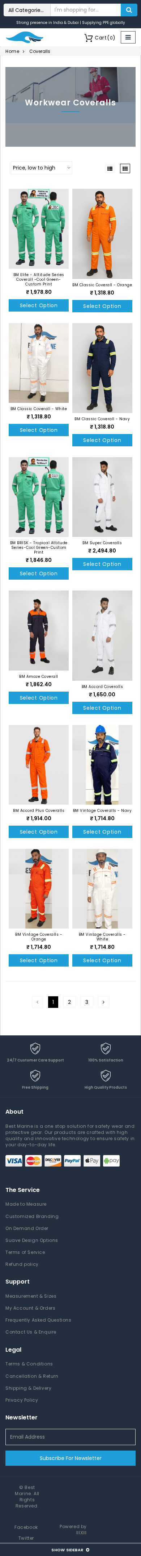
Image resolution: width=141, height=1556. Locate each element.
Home (12, 51)
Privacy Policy (21, 1400)
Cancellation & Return (32, 1376)
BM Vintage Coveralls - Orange (38, 937)
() (105, 37)
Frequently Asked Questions (38, 1320)
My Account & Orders (30, 1308)
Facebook (26, 1527)
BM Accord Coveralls (102, 686)
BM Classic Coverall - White (38, 409)
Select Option (39, 305)
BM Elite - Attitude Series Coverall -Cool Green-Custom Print (38, 279)
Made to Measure (26, 1204)
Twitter (26, 1538)
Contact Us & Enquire (30, 1332)
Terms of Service (25, 1252)
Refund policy (22, 1264)
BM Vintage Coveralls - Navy (102, 810)
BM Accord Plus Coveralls (38, 810)
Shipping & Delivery (28, 1388)
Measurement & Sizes (30, 1296)
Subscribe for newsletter (71, 1458)
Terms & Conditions (29, 1364)
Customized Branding (32, 1216)
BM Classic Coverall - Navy (102, 419)
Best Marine (25, 1490)
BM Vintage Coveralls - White (102, 937)
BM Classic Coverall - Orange (102, 285)
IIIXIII (81, 1533)
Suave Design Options (31, 1240)
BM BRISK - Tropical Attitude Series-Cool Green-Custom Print (39, 547)
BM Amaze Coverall (38, 676)
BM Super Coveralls (102, 543)
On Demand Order (26, 1228)
